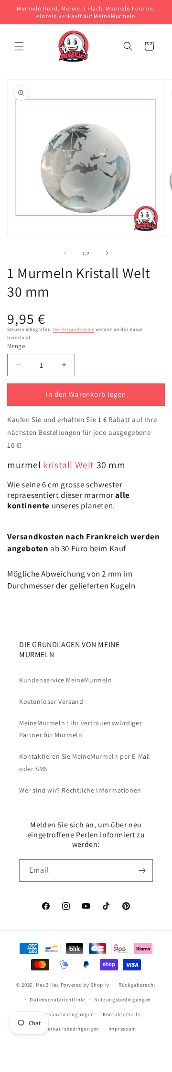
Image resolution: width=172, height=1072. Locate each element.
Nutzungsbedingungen (122, 999)
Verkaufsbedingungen (72, 1028)
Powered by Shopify (85, 984)
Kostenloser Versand (51, 701)
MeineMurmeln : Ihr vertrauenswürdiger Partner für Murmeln (80, 729)
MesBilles (47, 984)
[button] (19, 46)
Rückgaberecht (137, 984)
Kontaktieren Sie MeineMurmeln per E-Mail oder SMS (84, 762)
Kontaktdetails (121, 1014)
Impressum (122, 1028)
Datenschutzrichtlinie (57, 999)
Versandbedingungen (67, 1014)
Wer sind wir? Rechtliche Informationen (80, 790)
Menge (16, 346)
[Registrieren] (141, 870)
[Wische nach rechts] (107, 253)
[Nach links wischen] (64, 253)
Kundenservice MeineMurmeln (65, 680)
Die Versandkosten (74, 329)
